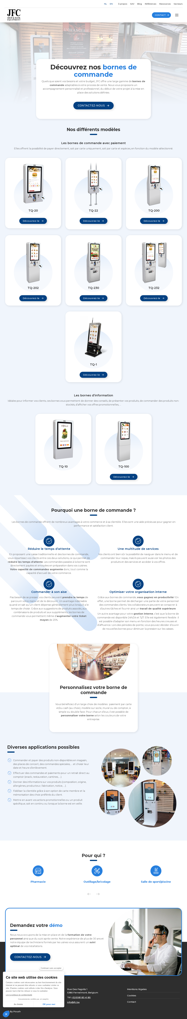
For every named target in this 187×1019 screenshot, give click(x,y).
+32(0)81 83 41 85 (81, 997)
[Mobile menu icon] (177, 15)
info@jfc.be (73, 1002)
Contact (131, 1001)
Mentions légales (137, 989)
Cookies (131, 995)
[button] (89, 894)
